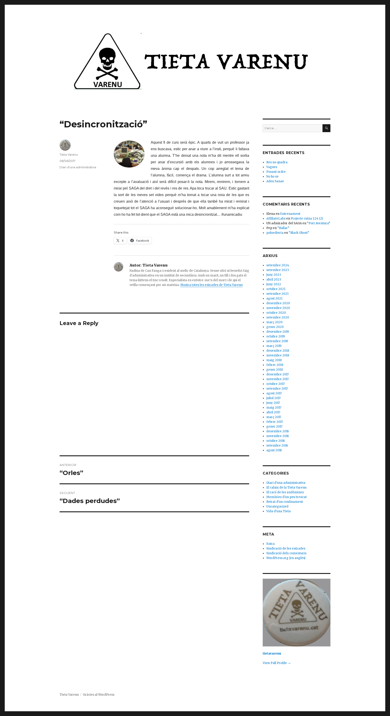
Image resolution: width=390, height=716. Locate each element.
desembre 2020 (278, 303)
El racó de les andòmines (285, 492)
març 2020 (274, 322)
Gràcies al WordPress (98, 695)
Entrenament (290, 214)
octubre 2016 (275, 441)
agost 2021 (274, 298)
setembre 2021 (277, 294)
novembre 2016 (277, 436)
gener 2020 (275, 327)
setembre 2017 (277, 389)
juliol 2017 (273, 398)
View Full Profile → (276, 663)
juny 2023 (273, 275)
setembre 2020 (277, 317)
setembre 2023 (277, 270)
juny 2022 (273, 284)
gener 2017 (274, 426)
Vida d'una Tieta (278, 511)
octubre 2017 (275, 384)
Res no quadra (277, 162)
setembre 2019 (277, 341)
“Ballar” (283, 228)
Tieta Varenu (69, 154)
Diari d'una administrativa (78, 167)
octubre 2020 (276, 313)
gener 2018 (274, 370)
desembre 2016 (277, 431)
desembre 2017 (277, 374)
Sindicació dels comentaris (286, 553)
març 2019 (273, 346)
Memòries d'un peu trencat (286, 497)
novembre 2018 (277, 355)
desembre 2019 (277, 332)
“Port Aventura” (318, 223)
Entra (270, 544)
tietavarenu (272, 653)
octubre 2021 (275, 289)
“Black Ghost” (299, 233)
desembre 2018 (277, 351)
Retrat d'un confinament (284, 502)
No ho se (272, 176)
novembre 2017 (277, 379)
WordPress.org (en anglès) (285, 558)
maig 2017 (273, 407)
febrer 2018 (274, 365)
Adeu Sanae (275, 181)
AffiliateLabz (276, 218)
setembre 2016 (277, 445)
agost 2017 (274, 393)
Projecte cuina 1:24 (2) (307, 218)
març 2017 (273, 417)
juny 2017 (273, 403)
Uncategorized (277, 506)
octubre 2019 (275, 336)
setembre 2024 (277, 265)
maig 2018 (274, 360)
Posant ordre (276, 172)
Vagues (271, 167)
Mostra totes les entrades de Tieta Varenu (211, 285)
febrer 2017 (274, 422)
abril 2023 (273, 279)
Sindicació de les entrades (285, 548)
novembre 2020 (278, 308)
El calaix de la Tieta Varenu (286, 487)
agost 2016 (274, 450)
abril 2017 (273, 412)
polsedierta (274, 233)
